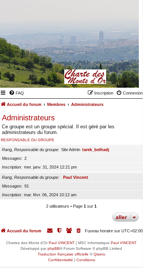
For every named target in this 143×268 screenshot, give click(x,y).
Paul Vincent (75, 177)
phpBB (54, 248)
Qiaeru (99, 254)
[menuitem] (16, 93)
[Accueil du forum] (95, 76)
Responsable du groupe (27, 140)
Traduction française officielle (63, 254)
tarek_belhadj (95, 149)
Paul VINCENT (62, 243)
